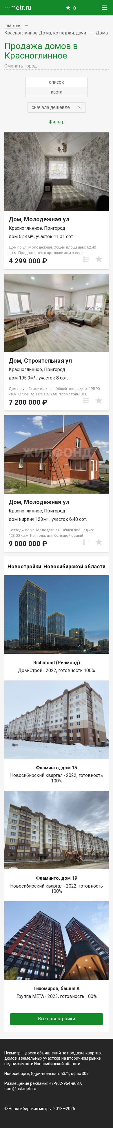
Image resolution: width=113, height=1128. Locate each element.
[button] (56, 107)
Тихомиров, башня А (56, 988)
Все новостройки (56, 1018)
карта (56, 92)
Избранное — (74, 8)
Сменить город (20, 66)
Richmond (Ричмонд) (56, 662)
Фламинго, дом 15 (56, 768)
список (56, 82)
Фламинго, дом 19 (56, 878)
